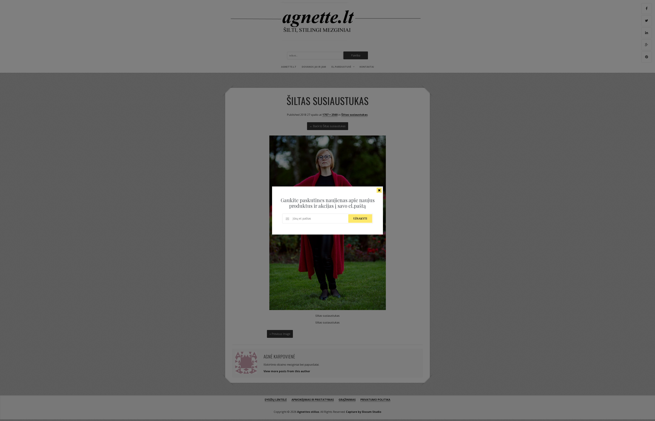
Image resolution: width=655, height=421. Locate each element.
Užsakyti (360, 218)
